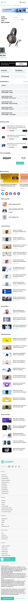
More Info (3, 542)
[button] (7, 598)
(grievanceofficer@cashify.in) (7, 580)
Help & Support (4, 530)
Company (3, 497)
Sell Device (3, 515)
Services (3, 471)
